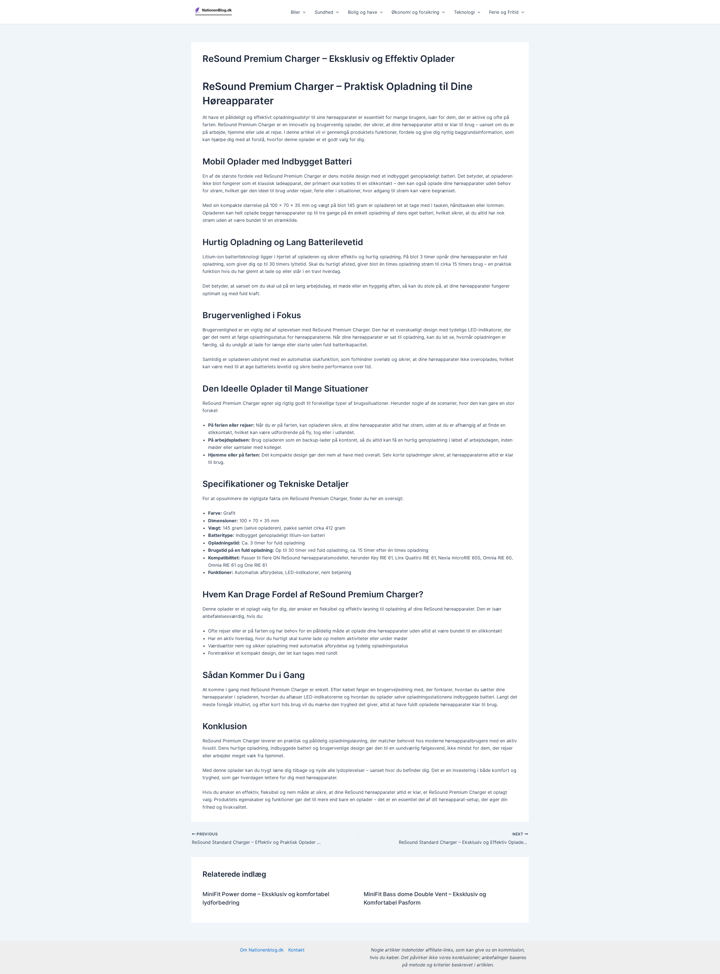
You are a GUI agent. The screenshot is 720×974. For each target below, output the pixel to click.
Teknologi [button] (464, 12)
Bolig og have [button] (362, 12)
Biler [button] (295, 12)
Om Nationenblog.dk (262, 950)
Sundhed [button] (324, 12)
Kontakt (296, 950)
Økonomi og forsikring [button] (415, 12)
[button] (303, 12)
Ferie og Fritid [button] (504, 12)
